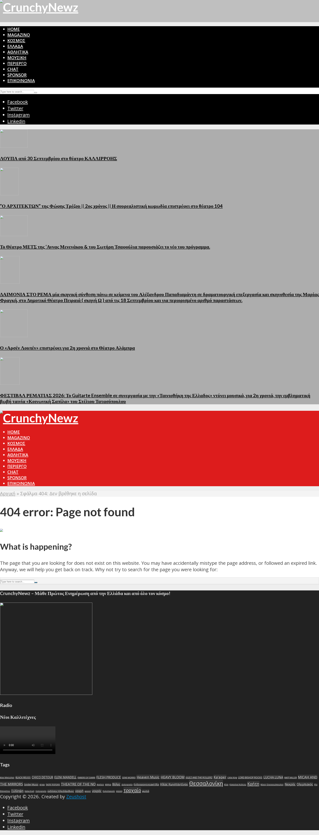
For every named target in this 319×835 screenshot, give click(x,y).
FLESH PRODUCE (108, 777)
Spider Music (31, 784)
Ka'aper (220, 777)
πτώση (119, 791)
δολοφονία (40, 791)
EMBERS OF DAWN (86, 777)
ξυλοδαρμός (109, 791)
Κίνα (226, 784)
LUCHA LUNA (273, 777)
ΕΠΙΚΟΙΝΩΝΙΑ (21, 80)
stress (42, 784)
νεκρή (79, 791)
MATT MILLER (290, 777)
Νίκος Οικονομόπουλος (272, 784)
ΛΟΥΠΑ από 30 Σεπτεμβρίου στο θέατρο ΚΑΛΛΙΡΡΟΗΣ (58, 158)
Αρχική (7, 493)
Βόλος (116, 784)
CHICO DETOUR (42, 777)
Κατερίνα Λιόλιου (237, 784)
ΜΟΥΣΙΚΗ (16, 57)
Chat (12, 69)
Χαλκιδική (29, 791)
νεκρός (97, 791)
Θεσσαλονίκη (206, 783)
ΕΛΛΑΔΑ (15, 46)
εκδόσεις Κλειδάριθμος (60, 791)
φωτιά (145, 791)
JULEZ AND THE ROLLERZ (199, 777)
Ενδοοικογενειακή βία (146, 784)
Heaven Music (148, 777)
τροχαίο (132, 790)
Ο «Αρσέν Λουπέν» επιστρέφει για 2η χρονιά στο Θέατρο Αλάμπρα (67, 347)
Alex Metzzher (7, 777)
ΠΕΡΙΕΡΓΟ (17, 63)
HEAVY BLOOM (173, 777)
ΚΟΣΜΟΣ (16, 40)
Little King (232, 777)
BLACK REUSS (23, 777)
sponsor (17, 75)
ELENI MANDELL (65, 777)
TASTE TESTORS (53, 784)
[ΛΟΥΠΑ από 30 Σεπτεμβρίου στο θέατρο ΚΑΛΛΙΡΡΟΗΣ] (14, 146)
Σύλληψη (17, 791)
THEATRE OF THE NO (78, 784)
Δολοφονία (127, 784)
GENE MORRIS (129, 777)
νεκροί (88, 791)
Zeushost (76, 796)
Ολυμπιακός (305, 784)
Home (13, 29)
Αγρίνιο (100, 784)
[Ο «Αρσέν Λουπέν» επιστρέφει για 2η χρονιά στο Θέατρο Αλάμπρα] (14, 335)
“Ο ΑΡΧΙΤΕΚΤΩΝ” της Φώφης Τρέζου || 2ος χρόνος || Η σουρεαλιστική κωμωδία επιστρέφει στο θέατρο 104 (111, 206)
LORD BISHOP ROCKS (250, 777)
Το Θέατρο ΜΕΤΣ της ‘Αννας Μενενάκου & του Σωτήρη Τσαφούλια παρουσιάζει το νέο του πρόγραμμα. (105, 246)
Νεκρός (290, 784)
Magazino (18, 35)
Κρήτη (253, 783)
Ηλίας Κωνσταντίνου (174, 784)
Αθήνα (108, 784)
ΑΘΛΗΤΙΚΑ (17, 52)
